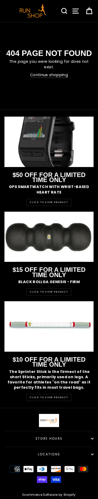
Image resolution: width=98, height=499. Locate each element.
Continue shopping (49, 74)
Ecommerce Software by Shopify (49, 495)
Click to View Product (49, 202)
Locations (49, 454)
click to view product (49, 397)
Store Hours (49, 438)
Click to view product (49, 291)
